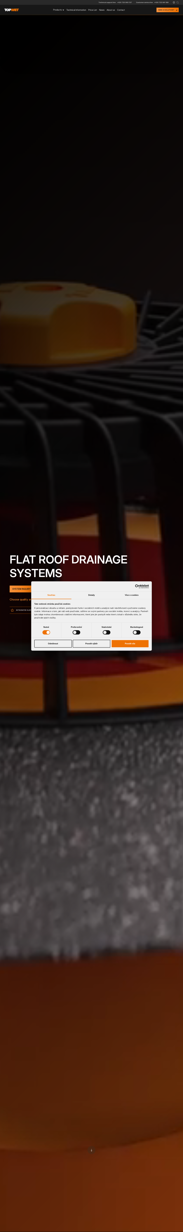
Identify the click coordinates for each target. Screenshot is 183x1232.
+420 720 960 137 (124, 2)
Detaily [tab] (91, 595)
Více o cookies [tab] (132, 595)
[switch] (76, 632)
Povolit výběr (91, 643)
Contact (121, 10)
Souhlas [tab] (51, 595)
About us (111, 10)
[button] (174, 2)
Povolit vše (130, 643)
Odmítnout (53, 643)
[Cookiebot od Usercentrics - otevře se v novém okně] (137, 586)
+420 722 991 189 (161, 2)
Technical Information (76, 10)
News (101, 10)
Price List (92, 10)
